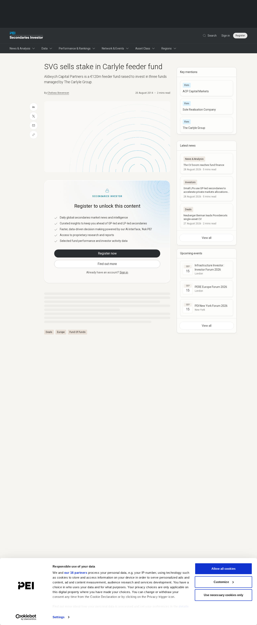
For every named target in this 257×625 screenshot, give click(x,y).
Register (240, 35)
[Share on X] (33, 116)
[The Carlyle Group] (206, 124)
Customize (221, 582)
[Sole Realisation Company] (206, 106)
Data (45, 48)
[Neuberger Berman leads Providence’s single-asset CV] (206, 216)
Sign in (225, 35)
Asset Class (142, 48)
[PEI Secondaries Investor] (26, 35)
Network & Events (113, 48)
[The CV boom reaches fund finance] (206, 163)
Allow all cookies (223, 568)
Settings (58, 617)
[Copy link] (33, 134)
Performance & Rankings (75, 48)
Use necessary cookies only (223, 595)
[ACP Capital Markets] (206, 88)
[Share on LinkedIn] (33, 107)
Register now (107, 253)
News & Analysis (20, 48)
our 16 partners (75, 572)
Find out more (107, 264)
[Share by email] (33, 125)
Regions (166, 48)
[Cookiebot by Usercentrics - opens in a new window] (26, 617)
